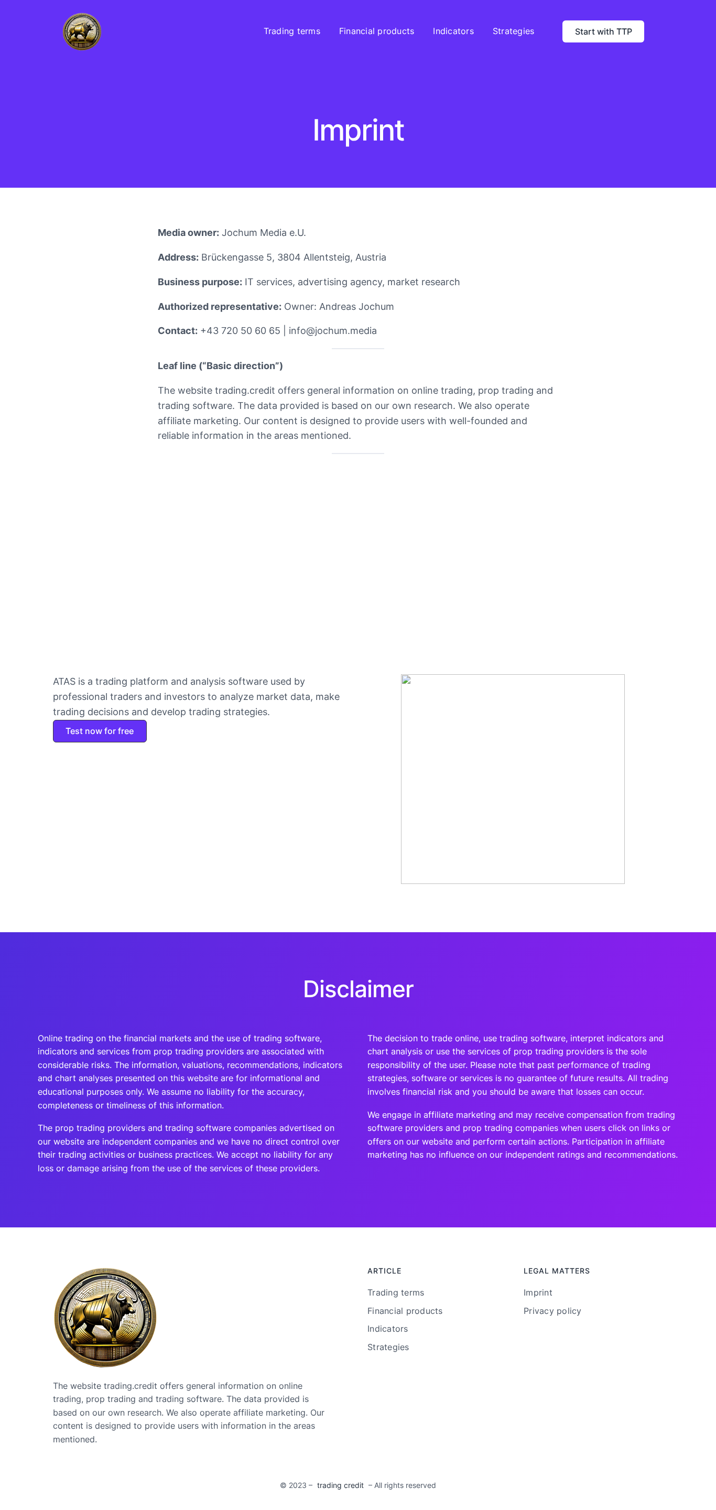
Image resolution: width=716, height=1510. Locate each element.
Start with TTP (603, 31)
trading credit (340, 1485)
